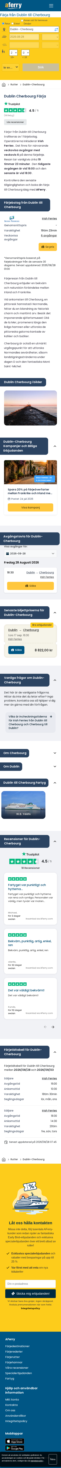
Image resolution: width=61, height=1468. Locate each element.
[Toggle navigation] (51, 6)
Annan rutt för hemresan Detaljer (35, 22)
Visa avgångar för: (15, 546)
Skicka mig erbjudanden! (33, 1293)
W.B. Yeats (23, 814)
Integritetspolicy (30, 1308)
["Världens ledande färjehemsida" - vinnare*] (13, 5)
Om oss (10, 1410)
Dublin (30, 572)
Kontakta (11, 1405)
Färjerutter (12, 1357)
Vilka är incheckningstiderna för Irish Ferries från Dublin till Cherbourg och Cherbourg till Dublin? (28, 722)
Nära (52, 1459)
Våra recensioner (16, 1368)
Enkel (17, 23)
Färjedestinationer (17, 1346)
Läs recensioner (15, 122)
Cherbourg (46, 572)
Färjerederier (14, 1352)
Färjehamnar (14, 1362)
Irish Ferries (49, 218)
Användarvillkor (15, 1416)
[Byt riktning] (56, 29)
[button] (30, 553)
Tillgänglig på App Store (14, 1441)
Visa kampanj (30, 507)
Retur (7, 23)
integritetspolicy (37, 1461)
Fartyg (9, 1378)
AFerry (10, 1339)
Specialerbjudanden (18, 1373)
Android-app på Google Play (14, 1448)
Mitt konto (12, 1400)
